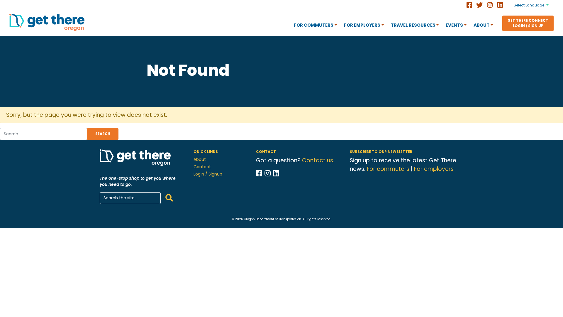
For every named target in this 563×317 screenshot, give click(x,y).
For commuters (388, 169)
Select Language (529, 5)
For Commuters (313, 25)
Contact (202, 167)
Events (454, 25)
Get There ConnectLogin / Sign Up (528, 23)
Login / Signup (208, 174)
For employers (434, 169)
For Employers (362, 25)
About (481, 25)
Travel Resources (413, 25)
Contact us (317, 160)
